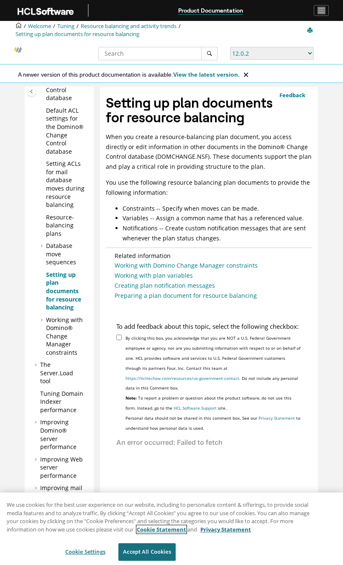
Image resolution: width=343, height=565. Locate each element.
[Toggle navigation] (321, 10)
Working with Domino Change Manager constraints (186, 265)
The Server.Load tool (56, 373)
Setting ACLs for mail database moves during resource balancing (65, 184)
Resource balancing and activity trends (129, 26)
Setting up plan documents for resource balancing (77, 34)
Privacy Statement (277, 418)
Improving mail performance (61, 492)
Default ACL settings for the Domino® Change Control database (65, 130)
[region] (171, 529)
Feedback (292, 95)
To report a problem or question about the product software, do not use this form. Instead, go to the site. (208, 403)
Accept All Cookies (147, 551)
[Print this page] (311, 30)
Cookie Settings (85, 551)
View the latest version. (206, 74)
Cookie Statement (161, 529)
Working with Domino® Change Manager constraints (64, 336)
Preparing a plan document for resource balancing (186, 295)
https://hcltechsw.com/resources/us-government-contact (182, 378)
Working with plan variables (154, 275)
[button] (42, 110)
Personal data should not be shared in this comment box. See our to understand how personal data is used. (212, 423)
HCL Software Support (195, 408)
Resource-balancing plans (60, 225)
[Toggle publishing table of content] (31, 91)
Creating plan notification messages (165, 285)
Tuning (65, 26)
